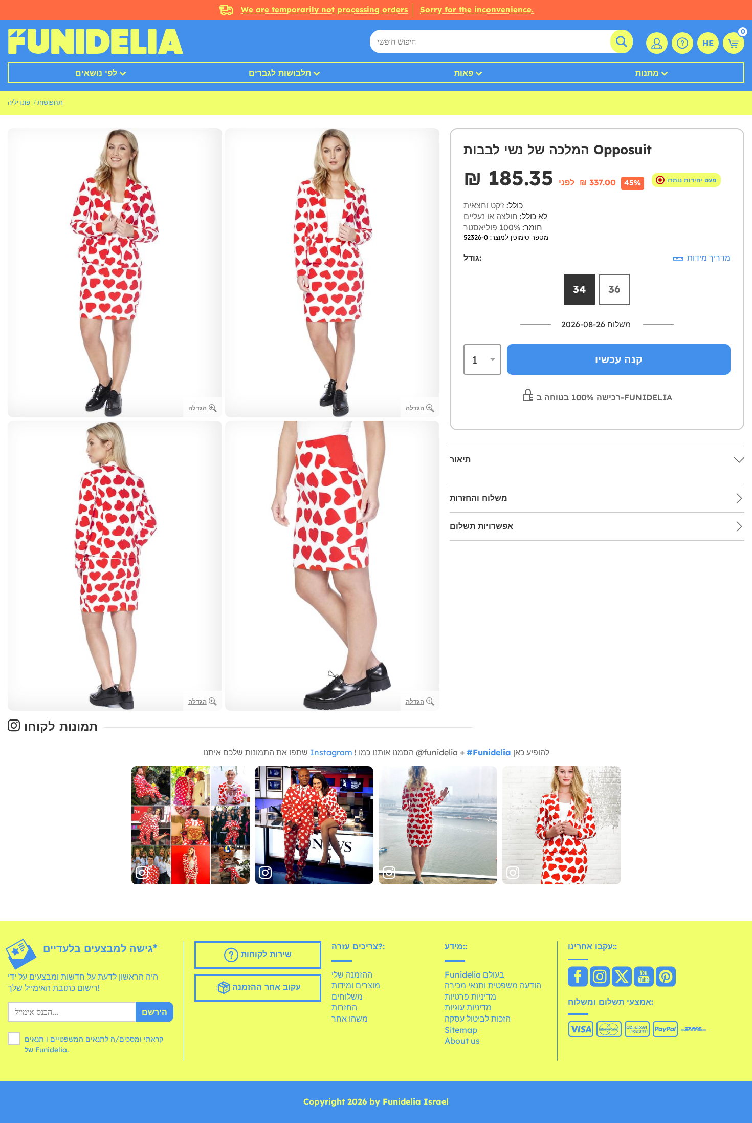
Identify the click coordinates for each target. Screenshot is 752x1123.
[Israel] (578, 977)
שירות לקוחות (265, 954)
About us (462, 1040)
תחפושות (50, 102)
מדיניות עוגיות (468, 1007)
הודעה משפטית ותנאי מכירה (493, 985)
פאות (463, 73)
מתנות (647, 73)
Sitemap (461, 1030)
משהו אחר (349, 1018)
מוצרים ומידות (355, 985)
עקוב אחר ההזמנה (265, 987)
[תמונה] (190, 825)
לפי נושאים (96, 73)
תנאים (34, 1039)
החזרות (344, 1007)
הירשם (154, 1012)
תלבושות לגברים (280, 73)
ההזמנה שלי (351, 974)
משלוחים (347, 996)
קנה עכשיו (619, 359)
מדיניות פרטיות (470, 996)
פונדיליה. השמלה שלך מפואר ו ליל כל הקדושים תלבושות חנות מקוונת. (95, 41)
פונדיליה (19, 102)
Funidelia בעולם (474, 974)
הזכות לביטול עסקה (478, 1018)
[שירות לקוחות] (682, 43)
